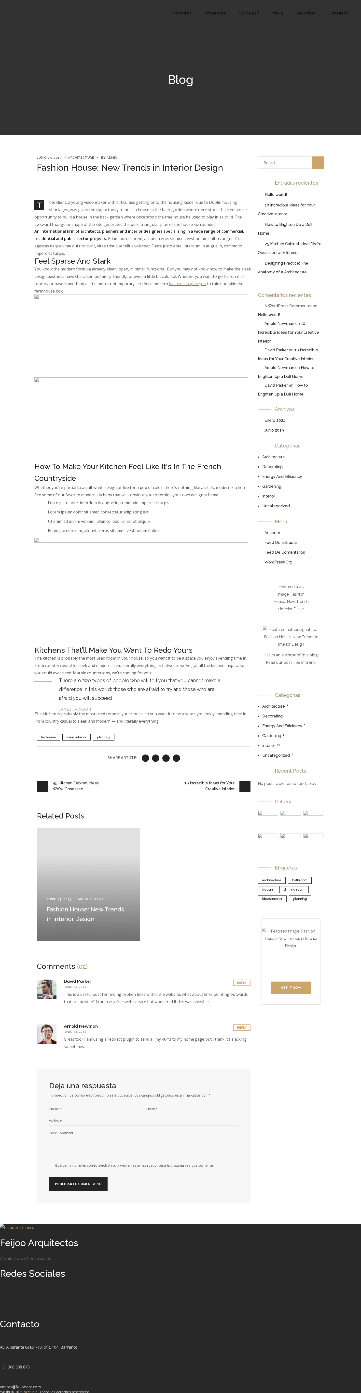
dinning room (294, 889)
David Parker (78, 981)
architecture (271, 880)
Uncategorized (276, 506)
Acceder (272, 532)
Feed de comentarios (284, 552)
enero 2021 (274, 420)
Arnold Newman (81, 1026)
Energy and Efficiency (282, 476)
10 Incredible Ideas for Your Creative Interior (288, 332)
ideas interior (76, 737)
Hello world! (276, 194)
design (267, 889)
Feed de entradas (281, 542)
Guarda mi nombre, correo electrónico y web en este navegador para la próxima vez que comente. (134, 1165)
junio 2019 (274, 430)
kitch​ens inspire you (187, 283)
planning (103, 737)
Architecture (81, 157)
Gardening (271, 486)
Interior (268, 496)
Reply (242, 982)
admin (112, 157)
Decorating (272, 466)
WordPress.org (278, 562)
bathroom (48, 737)
